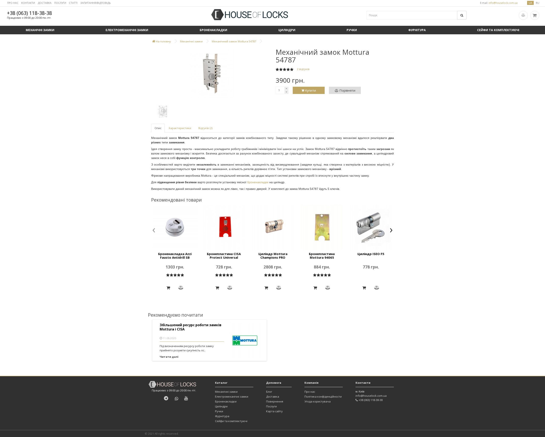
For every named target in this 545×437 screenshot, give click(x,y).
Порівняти (346, 90)
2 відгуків (303, 69)
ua (530, 3)
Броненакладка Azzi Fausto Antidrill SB (175, 256)
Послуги (271, 406)
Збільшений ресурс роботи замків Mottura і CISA (190, 327)
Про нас (309, 392)
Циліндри (286, 30)
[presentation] (153, 230)
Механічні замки (40, 30)
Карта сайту (274, 411)
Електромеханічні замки (127, 30)
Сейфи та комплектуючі (498, 30)
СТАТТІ (73, 3)
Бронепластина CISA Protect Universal (224, 256)
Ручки (352, 30)
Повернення (274, 401)
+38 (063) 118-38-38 (29, 13)
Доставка (272, 396)
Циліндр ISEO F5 (370, 254)
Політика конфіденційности (323, 396)
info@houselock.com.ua (371, 396)
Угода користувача (317, 401)
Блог (269, 392)
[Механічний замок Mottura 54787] (211, 73)
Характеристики (180, 128)
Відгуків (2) (205, 128)
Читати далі (169, 357)
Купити (310, 90)
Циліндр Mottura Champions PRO (272, 256)
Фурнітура (417, 30)
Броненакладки (213, 30)
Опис (158, 128)
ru (537, 3)
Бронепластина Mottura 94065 (322, 256)
